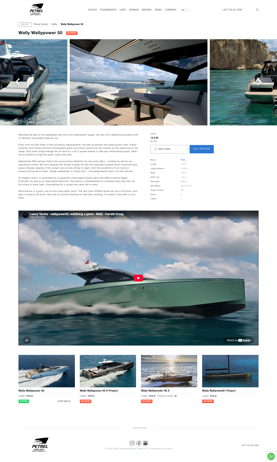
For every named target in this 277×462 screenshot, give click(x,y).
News (158, 10)
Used (123, 10)
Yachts (92, 10)
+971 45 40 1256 (250, 445)
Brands (146, 10)
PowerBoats (108, 10)
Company (170, 10)
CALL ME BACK (201, 149)
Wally (183, 160)
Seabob (133, 10)
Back (25, 24)
